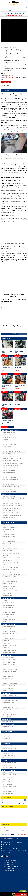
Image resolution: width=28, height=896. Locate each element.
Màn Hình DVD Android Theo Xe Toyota (12, 451)
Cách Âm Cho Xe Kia (8, 636)
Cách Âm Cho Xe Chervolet (9, 645)
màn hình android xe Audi (9, 489)
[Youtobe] (7, 856)
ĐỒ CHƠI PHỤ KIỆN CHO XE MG (10, 527)
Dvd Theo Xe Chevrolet (8, 777)
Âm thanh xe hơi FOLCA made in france (12, 602)
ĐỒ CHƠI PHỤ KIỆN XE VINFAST (10, 590)
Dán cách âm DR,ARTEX (8, 605)
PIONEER (5, 621)
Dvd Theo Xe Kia (7, 779)
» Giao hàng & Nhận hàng (10, 860)
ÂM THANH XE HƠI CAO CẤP (8, 598)
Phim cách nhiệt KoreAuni (9, 519)
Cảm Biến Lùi (6, 539)
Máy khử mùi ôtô (7, 543)
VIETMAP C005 (6, 736)
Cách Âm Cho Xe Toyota (9, 640)
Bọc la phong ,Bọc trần (8, 688)
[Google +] (15, 333)
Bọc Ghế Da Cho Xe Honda (9, 666)
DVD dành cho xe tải (8, 793)
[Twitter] (13, 333)
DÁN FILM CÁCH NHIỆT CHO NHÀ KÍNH (11, 512)
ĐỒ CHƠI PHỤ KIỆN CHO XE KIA (10, 548)
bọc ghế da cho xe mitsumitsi (10, 674)
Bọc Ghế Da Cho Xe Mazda (9, 671)
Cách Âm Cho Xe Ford (8, 643)
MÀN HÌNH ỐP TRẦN (6, 760)
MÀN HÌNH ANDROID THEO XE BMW (11, 486)
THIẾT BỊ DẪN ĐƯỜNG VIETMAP (8, 731)
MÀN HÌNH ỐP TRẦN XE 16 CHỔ (10, 762)
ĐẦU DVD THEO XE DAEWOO (9, 774)
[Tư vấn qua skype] (23, 800)
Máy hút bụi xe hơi (7, 560)
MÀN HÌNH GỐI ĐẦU (6, 743)
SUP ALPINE (5, 600)
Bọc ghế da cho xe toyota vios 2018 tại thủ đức (7, 404)
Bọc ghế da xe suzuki (8, 678)
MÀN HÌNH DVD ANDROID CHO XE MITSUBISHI (13, 463)
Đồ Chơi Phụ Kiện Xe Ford (9, 536)
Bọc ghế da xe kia (7, 681)
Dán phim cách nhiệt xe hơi (9, 517)
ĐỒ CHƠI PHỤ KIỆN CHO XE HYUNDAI (11, 557)
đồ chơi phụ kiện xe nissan (9, 569)
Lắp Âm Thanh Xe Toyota (9, 619)
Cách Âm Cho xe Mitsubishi (9, 650)
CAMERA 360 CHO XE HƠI (8, 724)
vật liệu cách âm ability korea (10, 633)
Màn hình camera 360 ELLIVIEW (10, 479)
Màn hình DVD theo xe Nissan (10, 791)
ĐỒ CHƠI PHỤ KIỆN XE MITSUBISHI (10, 567)
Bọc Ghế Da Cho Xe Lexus (9, 662)
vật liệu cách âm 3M (8, 638)
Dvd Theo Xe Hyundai (8, 781)
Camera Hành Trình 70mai (9, 705)
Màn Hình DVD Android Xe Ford (10, 453)
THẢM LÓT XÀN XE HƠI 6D (9, 753)
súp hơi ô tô (6, 617)
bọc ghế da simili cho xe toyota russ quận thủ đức (7, 422)
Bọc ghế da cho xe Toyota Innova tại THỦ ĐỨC (7, 369)
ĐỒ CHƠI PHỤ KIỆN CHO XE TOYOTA (11, 562)
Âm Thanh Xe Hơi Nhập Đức (9, 614)
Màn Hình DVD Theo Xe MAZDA (10, 788)
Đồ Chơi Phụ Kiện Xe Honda (9, 541)
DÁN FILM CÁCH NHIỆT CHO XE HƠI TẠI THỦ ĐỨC (13, 505)
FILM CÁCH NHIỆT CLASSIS (9, 510)
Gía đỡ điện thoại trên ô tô (9, 576)
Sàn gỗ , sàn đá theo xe (9, 755)
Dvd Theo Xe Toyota (7, 772)
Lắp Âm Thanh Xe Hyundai (9, 612)
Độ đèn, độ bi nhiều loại (8, 550)
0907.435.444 (21, 894)
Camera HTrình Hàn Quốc (9, 716)
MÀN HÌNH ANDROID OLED (9, 434)
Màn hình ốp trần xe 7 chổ (9, 767)
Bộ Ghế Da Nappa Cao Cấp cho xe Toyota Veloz (20, 351)
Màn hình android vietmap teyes (10, 482)
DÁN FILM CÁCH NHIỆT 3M (9, 496)
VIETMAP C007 (6, 741)
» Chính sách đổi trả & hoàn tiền (11, 862)
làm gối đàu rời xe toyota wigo (19, 403)
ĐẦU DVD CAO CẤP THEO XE (8, 770)
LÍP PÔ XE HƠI (6, 579)
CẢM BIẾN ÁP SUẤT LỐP (8, 529)
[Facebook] (10, 333)
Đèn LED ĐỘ (6, 555)
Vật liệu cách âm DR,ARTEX (9, 629)
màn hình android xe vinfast (9, 475)
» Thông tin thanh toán (9, 870)
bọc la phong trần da (8, 676)
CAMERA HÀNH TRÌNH (7, 698)
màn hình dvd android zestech (10, 444)
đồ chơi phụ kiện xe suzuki (9, 586)
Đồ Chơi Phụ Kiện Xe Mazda (9, 531)
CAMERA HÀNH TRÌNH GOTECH (10, 707)
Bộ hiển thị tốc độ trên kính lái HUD (11, 553)
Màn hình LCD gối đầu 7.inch (10, 748)
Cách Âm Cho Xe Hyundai (9, 631)
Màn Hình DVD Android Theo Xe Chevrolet (12, 441)
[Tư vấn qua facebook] (25, 800)
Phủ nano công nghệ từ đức (10, 695)
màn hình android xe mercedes (10, 465)
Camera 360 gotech (8, 726)
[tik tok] (5, 856)
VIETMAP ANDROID (7, 733)
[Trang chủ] (14, 3)
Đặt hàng (6, 82)
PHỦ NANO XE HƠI (6, 693)
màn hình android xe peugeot (10, 477)
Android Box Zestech (8, 446)
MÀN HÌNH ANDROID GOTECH (10, 432)
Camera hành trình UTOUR (9, 702)
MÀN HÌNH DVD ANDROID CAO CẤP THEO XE (12, 430)
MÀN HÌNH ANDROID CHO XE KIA (10, 460)
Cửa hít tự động (7, 572)
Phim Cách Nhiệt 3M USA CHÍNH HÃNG (12, 515)
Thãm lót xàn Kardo (8, 757)
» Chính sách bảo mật (9, 864)
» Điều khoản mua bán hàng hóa (11, 866)
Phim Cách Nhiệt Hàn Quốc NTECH (11, 508)
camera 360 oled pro (8, 729)
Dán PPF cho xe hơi (7, 524)
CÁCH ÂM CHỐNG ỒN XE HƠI (8, 624)
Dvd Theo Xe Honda (8, 784)
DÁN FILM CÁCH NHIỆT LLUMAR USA (11, 503)
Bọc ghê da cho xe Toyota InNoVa (19, 368)
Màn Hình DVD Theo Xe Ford (9, 786)
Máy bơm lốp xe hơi (8, 546)
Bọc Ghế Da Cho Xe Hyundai (10, 669)
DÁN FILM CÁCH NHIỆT (7, 494)
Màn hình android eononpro (9, 456)
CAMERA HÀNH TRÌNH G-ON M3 (10, 700)
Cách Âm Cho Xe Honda (9, 652)
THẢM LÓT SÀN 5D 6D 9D (7, 750)
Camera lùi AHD (7, 712)
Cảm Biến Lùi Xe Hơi (7, 595)
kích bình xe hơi (7, 593)
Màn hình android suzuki (9, 470)
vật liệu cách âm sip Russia (9, 626)
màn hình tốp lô (7, 765)
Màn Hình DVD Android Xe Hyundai (11, 449)
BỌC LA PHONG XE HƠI (8, 657)
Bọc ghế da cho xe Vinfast (9, 659)
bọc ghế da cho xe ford (9, 685)
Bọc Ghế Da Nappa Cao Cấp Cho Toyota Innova (7, 351)
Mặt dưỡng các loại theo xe (10, 581)
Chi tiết (11, 356)
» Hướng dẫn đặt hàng (9, 868)
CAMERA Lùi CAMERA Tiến (9, 534)
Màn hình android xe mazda (10, 484)
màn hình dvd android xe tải (10, 467)
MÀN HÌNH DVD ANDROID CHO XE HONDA (12, 458)
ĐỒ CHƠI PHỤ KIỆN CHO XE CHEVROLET (12, 574)
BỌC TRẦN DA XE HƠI (6, 719)
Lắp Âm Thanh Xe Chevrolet (9, 609)
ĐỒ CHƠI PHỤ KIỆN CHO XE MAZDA (11, 564)
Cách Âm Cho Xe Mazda (9, 647)
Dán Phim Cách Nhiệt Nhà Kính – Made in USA (13, 498)
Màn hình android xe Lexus (9, 491)
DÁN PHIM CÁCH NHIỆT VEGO (10, 501)
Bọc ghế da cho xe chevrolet (10, 683)
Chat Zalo (23, 891)
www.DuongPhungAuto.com (9, 846)
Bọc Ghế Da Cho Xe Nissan (9, 664)
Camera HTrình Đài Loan (8, 709)
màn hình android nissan (9, 472)
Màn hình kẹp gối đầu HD (9, 745)
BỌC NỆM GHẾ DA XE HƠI (7, 655)
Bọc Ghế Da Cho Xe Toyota (9, 690)
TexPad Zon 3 (6, 439)
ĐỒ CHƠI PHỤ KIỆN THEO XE (8, 522)
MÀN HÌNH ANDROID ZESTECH (9, 437)
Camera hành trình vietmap (9, 714)
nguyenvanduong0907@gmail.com (11, 848)
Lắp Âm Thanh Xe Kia (8, 607)
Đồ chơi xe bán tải (7, 583)
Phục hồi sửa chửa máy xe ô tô (10, 588)
